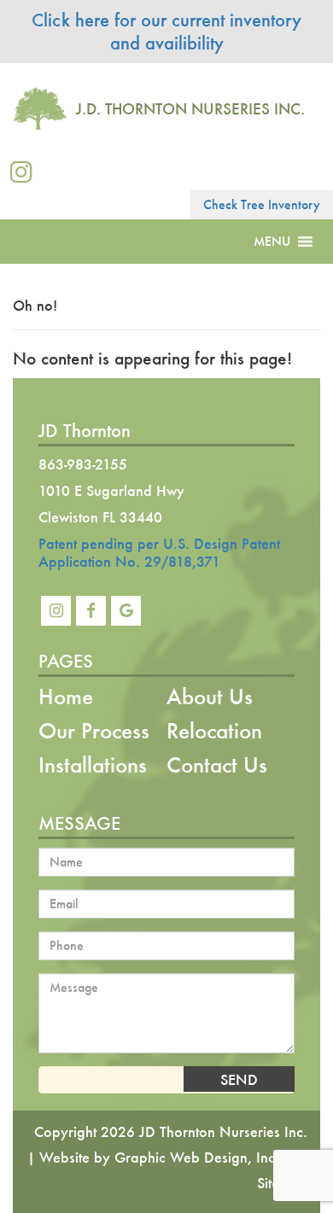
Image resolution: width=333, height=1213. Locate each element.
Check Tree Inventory (261, 204)
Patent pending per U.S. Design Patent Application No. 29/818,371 (159, 552)
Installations (92, 764)
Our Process (93, 730)
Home (65, 696)
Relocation (214, 730)
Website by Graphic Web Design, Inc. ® (167, 1157)
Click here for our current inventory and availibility (166, 31)
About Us (209, 696)
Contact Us (216, 764)
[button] (272, 242)
